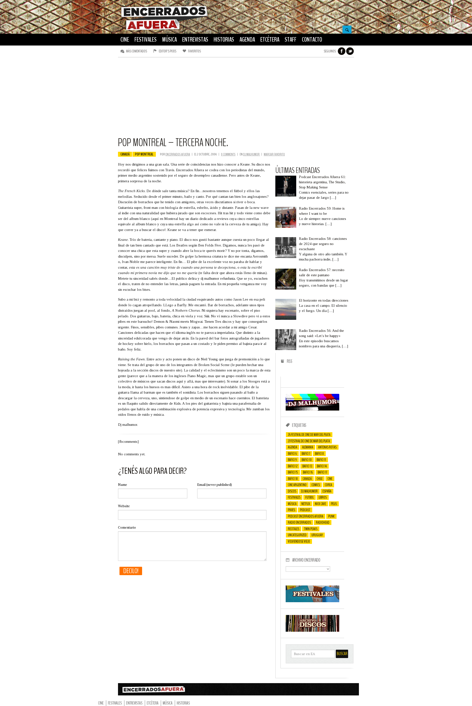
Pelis (334, 503)
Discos (292, 491)
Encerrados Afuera (177, 154)
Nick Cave (320, 503)
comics (315, 484)
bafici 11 (321, 459)
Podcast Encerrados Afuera (305, 516)
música (292, 503)
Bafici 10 (307, 459)
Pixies (291, 509)
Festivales (294, 497)
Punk (331, 516)
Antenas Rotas (327, 447)
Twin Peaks (310, 528)
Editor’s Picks (167, 51)
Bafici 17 (322, 472)
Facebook (342, 51)
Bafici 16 (308, 472)
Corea (328, 484)
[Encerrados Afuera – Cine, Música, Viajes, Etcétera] (164, 30)
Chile (320, 478)
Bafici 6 (292, 453)
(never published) (214, 485)
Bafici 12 (292, 466)
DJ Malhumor (251, 154)
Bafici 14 (322, 466)
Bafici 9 (292, 459)
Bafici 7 (306, 453)
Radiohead (322, 522)
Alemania (307, 447)
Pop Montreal (144, 154)
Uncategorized (297, 535)
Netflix (305, 503)
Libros (323, 497)
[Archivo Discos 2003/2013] (312, 630)
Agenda (292, 447)
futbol (309, 497)
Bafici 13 (307, 466)
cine (329, 478)
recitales (293, 528)
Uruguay (317, 535)
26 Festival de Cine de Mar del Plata (309, 434)
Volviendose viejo (299, 541)
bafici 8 (319, 453)
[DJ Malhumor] (312, 409)
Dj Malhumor (309, 491)
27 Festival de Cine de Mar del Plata (309, 441)
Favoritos (194, 51)
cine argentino (297, 484)
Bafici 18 (293, 478)
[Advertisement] (236, 99)
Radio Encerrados (299, 522)
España (327, 491)
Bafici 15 (293, 472)
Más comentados (136, 51)
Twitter (350, 51)
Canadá (125, 154)
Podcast (305, 509)
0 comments (228, 154)
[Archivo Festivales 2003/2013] (312, 601)
